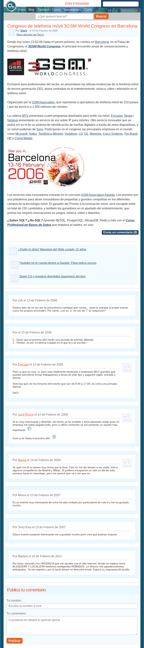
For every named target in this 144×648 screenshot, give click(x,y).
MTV (25, 115)
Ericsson (117, 115)
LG (81, 133)
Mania (22, 460)
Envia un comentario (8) (120, 232)
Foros (21, 9)
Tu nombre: (14, 600)
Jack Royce (26, 414)
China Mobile (23, 138)
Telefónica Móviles (50, 133)
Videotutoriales (72, 9)
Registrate (82, 3)
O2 (86, 133)
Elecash (23, 364)
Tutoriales (43, 9)
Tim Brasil (130, 133)
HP (9, 138)
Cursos (56, 9)
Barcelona (102, 41)
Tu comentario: (16, 613)
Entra (68, 3)
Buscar (101, 16)
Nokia (33, 133)
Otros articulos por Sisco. (30, 34)
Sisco (23, 30)
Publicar (14, 640)
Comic (88, 9)
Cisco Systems (113, 133)
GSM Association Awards (98, 194)
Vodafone (70, 133)
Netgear (12, 120)
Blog (31, 9)
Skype (128, 115)
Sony (39, 129)
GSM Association (43, 102)
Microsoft (21, 133)
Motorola (95, 133)
